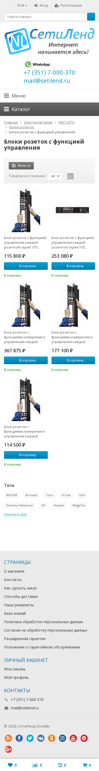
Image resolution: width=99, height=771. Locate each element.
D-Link (66, 495)
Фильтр (24, 165)
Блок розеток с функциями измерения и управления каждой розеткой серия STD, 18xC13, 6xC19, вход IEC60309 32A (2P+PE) (72, 337)
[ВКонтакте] (40, 738)
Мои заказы (14, 668)
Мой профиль (16, 677)
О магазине (14, 571)
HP (43, 505)
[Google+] (8, 749)
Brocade (31, 495)
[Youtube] (73, 738)
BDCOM (11, 495)
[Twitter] (30, 738)
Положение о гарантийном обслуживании (42, 647)
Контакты (13, 579)
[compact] (87, 176)
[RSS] (8, 738)
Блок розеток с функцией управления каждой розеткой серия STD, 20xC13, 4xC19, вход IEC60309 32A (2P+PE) (25, 242)
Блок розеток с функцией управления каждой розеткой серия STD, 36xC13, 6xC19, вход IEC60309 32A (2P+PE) (72, 242)
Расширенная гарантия (24, 638)
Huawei (59, 505)
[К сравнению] (37, 275)
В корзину (27, 265)
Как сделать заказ (20, 588)
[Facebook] (19, 738)
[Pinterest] (84, 738)
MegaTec (79, 505)
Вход (44, 5)
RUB (21, 5)
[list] (79, 176)
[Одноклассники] (51, 738)
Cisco (49, 495)
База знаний (15, 613)
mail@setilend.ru (25, 707)
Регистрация (71, 5)
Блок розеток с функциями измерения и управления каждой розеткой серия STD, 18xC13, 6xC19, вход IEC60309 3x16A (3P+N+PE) (24, 431)
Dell (82, 495)
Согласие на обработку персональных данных (45, 630)
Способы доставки (21, 596)
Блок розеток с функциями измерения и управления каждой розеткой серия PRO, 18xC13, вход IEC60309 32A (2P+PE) (25, 337)
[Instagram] (62, 738)
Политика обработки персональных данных (43, 621)
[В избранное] (44, 275)
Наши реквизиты (19, 604)
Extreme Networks (19, 505)
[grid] (70, 176)
